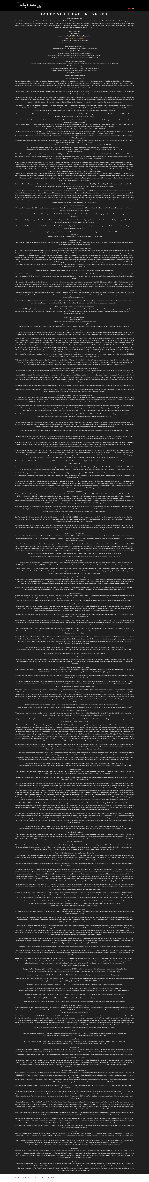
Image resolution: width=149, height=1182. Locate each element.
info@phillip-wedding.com (77, 38)
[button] (132, 4)
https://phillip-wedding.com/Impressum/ (81, 43)
